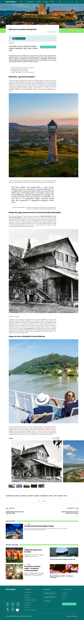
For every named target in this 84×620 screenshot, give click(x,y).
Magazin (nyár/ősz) (50, 593)
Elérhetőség (27, 597)
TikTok (63, 600)
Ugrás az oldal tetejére (71, 616)
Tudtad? (8, 510)
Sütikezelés (27, 595)
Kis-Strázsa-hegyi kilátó (49, 46)
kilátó (10, 50)
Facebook (64, 592)
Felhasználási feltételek (30, 600)
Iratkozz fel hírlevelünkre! (69, 604)
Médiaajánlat (27, 605)
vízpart (30, 48)
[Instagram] (45, 501)
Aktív (25, 547)
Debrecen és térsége (11, 560)
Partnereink (27, 607)
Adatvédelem (27, 592)
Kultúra (55, 574)
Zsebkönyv (48, 601)
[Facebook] (43, 501)
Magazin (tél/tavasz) (50, 597)
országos (8, 22)
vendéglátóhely (18, 48)
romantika (35, 48)
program (20, 46)
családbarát (33, 46)
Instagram (64, 595)
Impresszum (27, 602)
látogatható (26, 46)
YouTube (64, 597)
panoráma (11, 48)
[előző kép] (56, 438)
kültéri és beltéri (13, 46)
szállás (25, 48)
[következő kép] (58, 438)
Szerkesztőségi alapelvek (30, 610)
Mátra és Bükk (74, 554)
